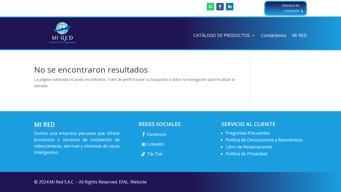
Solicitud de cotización (290, 8)
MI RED (299, 36)
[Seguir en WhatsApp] (210, 6)
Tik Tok (155, 154)
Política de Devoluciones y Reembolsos (264, 140)
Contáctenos (273, 36)
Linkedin (155, 144)
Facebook (156, 134)
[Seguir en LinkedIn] (229, 6)
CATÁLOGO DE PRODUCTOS (221, 36)
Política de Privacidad (246, 154)
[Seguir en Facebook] (220, 6)
